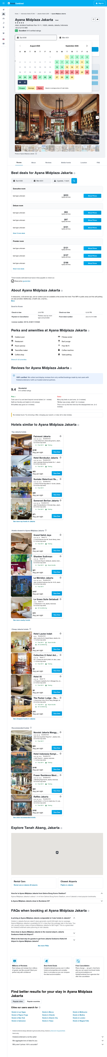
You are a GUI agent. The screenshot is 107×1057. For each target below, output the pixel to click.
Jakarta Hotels (41, 13)
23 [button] (20, 77)
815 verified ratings (34, 30)
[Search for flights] (3, 10)
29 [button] (50, 77)
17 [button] (25, 72)
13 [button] (40, 67)
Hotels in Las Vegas (19, 1012)
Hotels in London (79, 1018)
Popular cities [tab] (18, 1001)
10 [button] (25, 67)
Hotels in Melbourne (80, 1012)
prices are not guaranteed (57, 1031)
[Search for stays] (3, 14)
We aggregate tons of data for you (24, 1040)
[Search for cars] (3, 18)
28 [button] (45, 77)
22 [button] (50, 72)
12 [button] (35, 67)
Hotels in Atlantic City (50, 1018)
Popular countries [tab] (33, 1001)
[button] (3, 3)
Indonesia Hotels (26, 13)
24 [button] (25, 77)
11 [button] (30, 67)
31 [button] (25, 82)
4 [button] (30, 62)
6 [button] (40, 62)
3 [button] (77, 57)
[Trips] (3, 33)
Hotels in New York (18, 1018)
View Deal (56, 452)
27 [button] (40, 77)
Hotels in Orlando (48, 1015)
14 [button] (45, 67)
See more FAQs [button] (43, 946)
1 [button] (50, 57)
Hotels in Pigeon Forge (20, 1015)
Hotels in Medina (79, 1015)
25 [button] (30, 77)
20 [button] (40, 72)
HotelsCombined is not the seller (24, 1037)
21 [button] (45, 72)
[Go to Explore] (3, 27)
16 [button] (20, 72)
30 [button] (20, 82)
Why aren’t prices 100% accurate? (25, 1044)
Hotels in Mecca (48, 1012)
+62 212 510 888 (21, 27)
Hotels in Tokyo (47, 1021)
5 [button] (35, 62)
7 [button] (45, 62)
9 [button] (72, 62)
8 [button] (50, 62)
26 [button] (35, 77)
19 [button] (35, 72)
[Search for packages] (3, 23)
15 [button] (50, 67)
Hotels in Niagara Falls (81, 1021)
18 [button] (30, 72)
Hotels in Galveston (19, 1021)
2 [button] (72, 57)
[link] (24, 521)
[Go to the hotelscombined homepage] (16, 3)
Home (16, 13)
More (13, 301)
